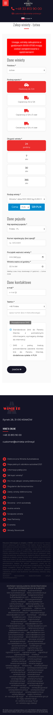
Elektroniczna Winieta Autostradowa (23, 459)
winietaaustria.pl (41, 665)
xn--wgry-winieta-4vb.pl (26, 699)
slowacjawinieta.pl (17, 641)
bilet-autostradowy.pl (16, 593)
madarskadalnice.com (15, 626)
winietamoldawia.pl (17, 677)
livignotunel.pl (34, 619)
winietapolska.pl (17, 679)
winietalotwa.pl (33, 674)
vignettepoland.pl (21, 654)
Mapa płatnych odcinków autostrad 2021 (24, 464)
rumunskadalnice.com (35, 635)
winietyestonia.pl (37, 690)
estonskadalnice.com (16, 615)
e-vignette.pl (13, 608)
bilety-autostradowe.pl (36, 593)
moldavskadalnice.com (37, 626)
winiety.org (24, 688)
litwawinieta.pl (19, 619)
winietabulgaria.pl (17, 670)
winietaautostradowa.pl (37, 668)
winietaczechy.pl (18, 672)
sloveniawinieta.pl (16, 637)
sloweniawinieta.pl (35, 641)
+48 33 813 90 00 (28, 9)
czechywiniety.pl (16, 604)
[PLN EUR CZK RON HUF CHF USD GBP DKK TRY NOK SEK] (25, 207)
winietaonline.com (36, 677)
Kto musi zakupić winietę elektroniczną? (24, 481)
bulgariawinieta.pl (35, 595)
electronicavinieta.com (32, 610)
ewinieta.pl (31, 615)
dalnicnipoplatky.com (35, 604)
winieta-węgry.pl (12, 665)
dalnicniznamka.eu (17, 606)
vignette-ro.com (13, 652)
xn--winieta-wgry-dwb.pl (26, 703)
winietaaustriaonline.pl (15, 668)
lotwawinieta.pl (16, 624)
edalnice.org (40, 608)
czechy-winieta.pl (18, 601)
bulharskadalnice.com (19, 597)
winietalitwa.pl (19, 674)
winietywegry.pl (16, 692)
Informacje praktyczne (17, 470)
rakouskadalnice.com (36, 632)
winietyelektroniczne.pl (18, 690)
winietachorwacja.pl (35, 670)
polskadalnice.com (16, 632)
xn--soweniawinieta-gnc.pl (37, 696)
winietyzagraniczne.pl (34, 692)
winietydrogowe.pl (39, 688)
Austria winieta (13, 508)
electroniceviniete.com (18, 613)
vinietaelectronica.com (15, 657)
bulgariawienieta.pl (18, 595)
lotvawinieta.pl (35, 621)
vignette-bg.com (34, 648)
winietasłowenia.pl (18, 685)
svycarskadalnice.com (17, 643)
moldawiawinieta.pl (17, 628)
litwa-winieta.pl (34, 617)
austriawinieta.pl (35, 590)
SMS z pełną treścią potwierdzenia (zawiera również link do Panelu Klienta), (28, 350)
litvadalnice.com (19, 617)
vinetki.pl (35, 654)
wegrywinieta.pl (18, 659)
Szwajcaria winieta (15, 514)
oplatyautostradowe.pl (18, 630)
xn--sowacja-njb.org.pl (14, 696)
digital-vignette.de (36, 606)
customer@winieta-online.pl (27, 13)
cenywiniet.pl (17, 599)
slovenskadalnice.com (35, 637)
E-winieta (11, 525)
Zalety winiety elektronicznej (19, 492)
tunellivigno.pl (35, 646)
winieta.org (26, 665)
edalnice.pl (15, 610)
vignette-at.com (18, 648)
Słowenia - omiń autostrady (19, 503)
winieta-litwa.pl (35, 661)
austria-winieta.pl (18, 590)
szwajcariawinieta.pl (37, 643)
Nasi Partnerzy (13, 519)
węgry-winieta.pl (34, 694)
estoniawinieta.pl (37, 613)
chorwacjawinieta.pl (33, 599)
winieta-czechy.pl (19, 661)
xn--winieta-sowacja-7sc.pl (26, 701)
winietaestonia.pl (35, 672)
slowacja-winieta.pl (37, 639)
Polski (28, 18)
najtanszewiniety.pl (36, 628)
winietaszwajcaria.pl (35, 683)
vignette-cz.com (17, 650)
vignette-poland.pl (35, 650)
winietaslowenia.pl (17, 683)
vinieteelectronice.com (37, 657)
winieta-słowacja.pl (18, 663)
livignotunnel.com (19, 621)
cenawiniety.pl (37, 597)
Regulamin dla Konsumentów (20, 486)
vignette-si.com (29, 652)
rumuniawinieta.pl (15, 635)
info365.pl (43, 615)
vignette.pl (42, 652)
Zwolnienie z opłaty (15, 497)
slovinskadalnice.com (17, 639)
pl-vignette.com (37, 630)
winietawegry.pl (35, 685)
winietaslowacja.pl (35, 681)
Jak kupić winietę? (15, 475)
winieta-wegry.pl (36, 663)
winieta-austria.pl (34, 659)
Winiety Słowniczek (15, 530)
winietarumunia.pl (34, 679)
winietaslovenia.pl (17, 681)
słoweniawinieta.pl (19, 646)
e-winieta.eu (27, 608)
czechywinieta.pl (35, 601)
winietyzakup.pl (18, 694)
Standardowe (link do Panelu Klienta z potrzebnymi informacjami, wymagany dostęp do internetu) (28, 335)
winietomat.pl (11, 688)
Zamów (16, 369)
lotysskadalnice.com (34, 624)
